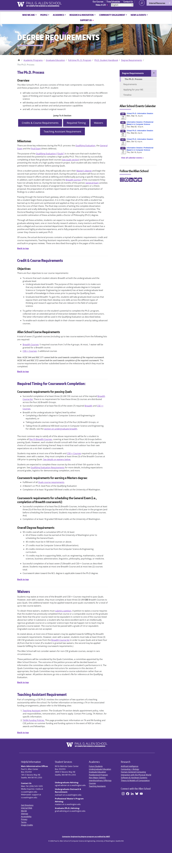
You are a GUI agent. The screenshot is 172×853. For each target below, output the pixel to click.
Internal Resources (157, 3)
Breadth (88, 405)
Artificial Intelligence (129, 766)
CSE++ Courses (30, 351)
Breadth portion (73, 179)
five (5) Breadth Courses (40, 439)
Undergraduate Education (100, 769)
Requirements (130, 84)
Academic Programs (33, 60)
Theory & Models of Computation (135, 780)
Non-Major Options (97, 777)
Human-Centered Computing (133, 772)
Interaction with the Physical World (136, 774)
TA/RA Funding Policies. (34, 720)
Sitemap (24, 813)
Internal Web (26, 808)
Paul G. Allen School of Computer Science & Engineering (18, 59)
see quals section (70, 159)
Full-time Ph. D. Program (79, 60)
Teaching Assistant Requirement (62, 131)
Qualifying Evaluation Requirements (47, 467)
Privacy (24, 819)
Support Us (87, 20)
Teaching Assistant (32, 710)
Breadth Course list (60, 640)
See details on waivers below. (57, 459)
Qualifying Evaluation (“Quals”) (50, 153)
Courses (92, 783)
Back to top (23, 248)
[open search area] (142, 3)
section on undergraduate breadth (60, 428)
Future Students (96, 766)
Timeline (127, 95)
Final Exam (36, 148)
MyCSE (24, 811)
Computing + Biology (130, 769)
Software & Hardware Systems (134, 777)
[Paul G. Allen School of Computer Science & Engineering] (49, 3)
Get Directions (27, 805)
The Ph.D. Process (133, 79)
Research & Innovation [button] (82, 14)
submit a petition (63, 610)
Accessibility (26, 816)
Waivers (98, 123)
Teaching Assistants (97, 786)
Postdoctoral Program (98, 774)
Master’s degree (84, 170)
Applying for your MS (133, 89)
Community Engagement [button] (112, 14)
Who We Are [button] (28, 14)
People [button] (43, 14)
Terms (23, 822)
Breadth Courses (31, 344)
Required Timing (76, 123)
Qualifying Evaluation (85, 145)
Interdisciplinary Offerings (100, 780)
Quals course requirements (51, 482)
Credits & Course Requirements (40, 123)
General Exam (92, 182)
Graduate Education (55, 60)
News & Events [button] (138, 14)
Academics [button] (58, 14)
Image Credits (27, 825)
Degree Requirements (131, 60)
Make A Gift (102, 4)
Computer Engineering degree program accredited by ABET (86, 836)
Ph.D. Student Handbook (106, 60)
